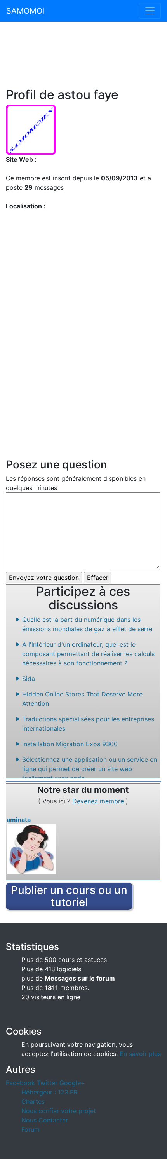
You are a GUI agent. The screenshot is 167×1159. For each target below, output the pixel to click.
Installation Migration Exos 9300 (70, 744)
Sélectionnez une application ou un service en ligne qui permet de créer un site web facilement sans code (89, 769)
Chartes (33, 1101)
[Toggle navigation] (150, 11)
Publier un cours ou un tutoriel (69, 896)
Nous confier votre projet (58, 1111)
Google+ (72, 1083)
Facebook (20, 1083)
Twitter (47, 1083)
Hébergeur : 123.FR (49, 1092)
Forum (30, 1129)
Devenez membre (99, 801)
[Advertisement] (83, 59)
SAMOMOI (25, 11)
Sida (28, 678)
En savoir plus (140, 1054)
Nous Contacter (44, 1120)
